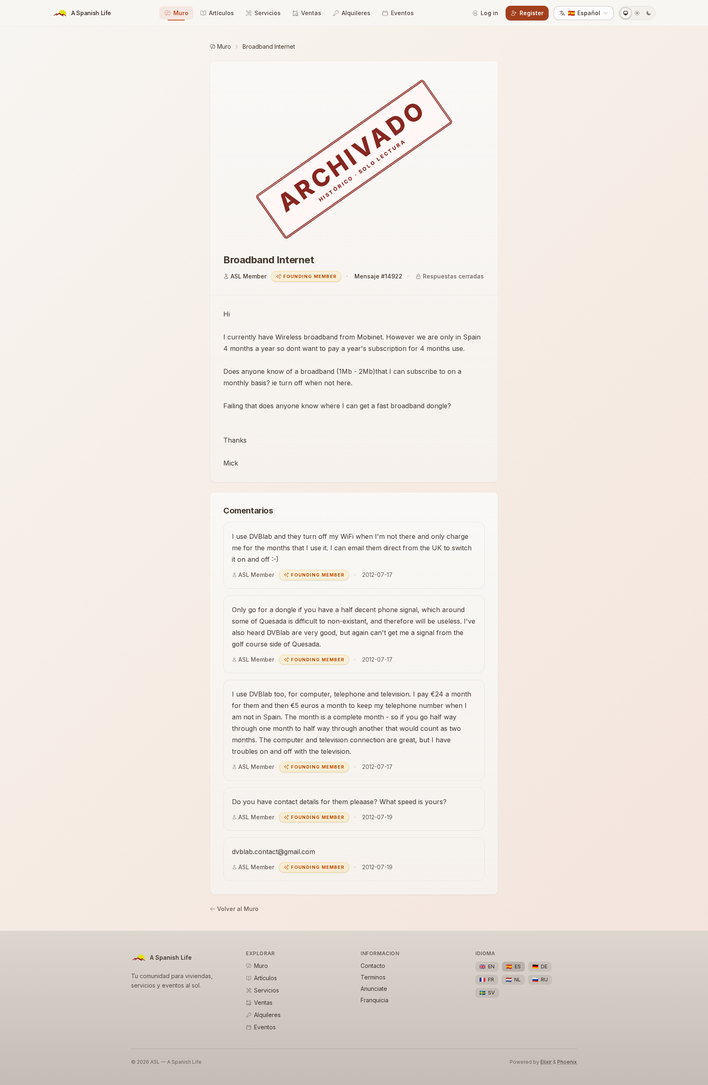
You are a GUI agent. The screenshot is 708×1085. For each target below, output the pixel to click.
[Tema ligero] (637, 13)
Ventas (311, 12)
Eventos (402, 12)
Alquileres (356, 12)
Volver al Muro (238, 908)
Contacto (373, 965)
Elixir (546, 1062)
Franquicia (374, 1000)
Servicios (267, 12)
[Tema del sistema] (625, 13)
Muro (180, 12)
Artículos (221, 12)
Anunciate (374, 988)
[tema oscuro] (648, 13)
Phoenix (567, 1062)
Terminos (373, 977)
